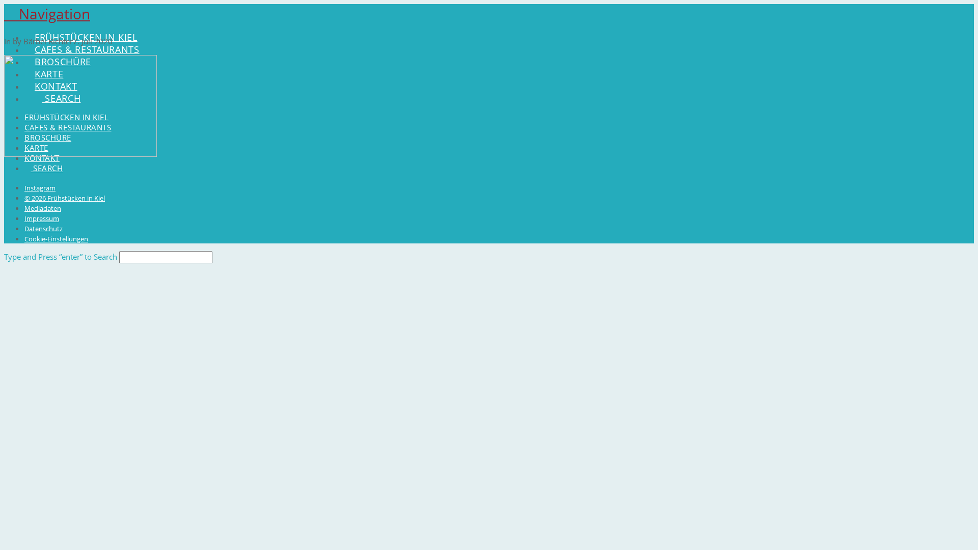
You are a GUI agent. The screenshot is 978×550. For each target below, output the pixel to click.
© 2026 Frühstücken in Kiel (64, 198)
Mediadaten (42, 208)
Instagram (40, 188)
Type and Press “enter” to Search (60, 257)
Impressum (41, 218)
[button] (47, 13)
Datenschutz (43, 228)
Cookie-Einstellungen (56, 238)
